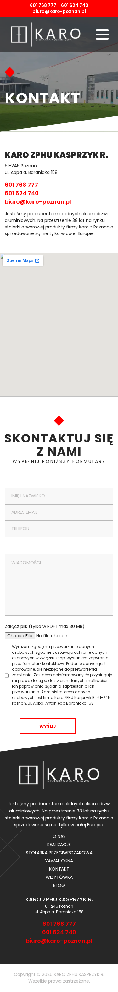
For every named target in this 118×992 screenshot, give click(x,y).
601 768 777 (43, 5)
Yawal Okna (59, 861)
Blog (59, 885)
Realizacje (59, 844)
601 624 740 (74, 5)
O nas (59, 836)
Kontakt (59, 869)
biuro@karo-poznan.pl (59, 11)
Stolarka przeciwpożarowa (59, 853)
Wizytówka (59, 877)
